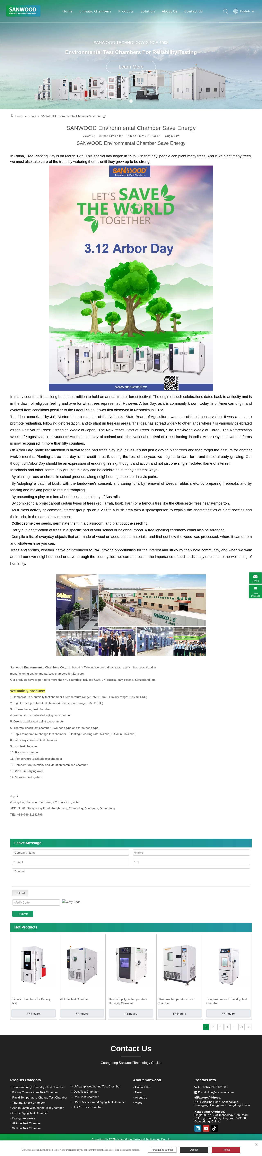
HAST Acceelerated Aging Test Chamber (100, 1102)
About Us (169, 11)
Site (176, 135)
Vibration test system (28, 777)
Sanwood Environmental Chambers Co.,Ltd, (40, 667)
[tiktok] (214, 1128)
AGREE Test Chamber (88, 1107)
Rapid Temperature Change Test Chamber (39, 1097)
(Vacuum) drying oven (29, 771)
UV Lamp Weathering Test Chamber (97, 1086)
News (138, 1092)
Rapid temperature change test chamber (40, 734)
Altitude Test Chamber (74, 999)
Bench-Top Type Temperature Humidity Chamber (128, 1001)
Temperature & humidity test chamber (38, 697)
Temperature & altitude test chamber (38, 758)
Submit (23, 913)
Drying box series (23, 1118)
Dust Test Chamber (86, 1091)
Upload (20, 893)
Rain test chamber (27, 752)
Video (138, 1102)
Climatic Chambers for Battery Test (30, 1001)
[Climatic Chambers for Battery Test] (33, 964)
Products (126, 11)
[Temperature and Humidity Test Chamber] (228, 964)
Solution (148, 11)
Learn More (131, 67)
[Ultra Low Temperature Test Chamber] (180, 964)
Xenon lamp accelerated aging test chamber (42, 715)
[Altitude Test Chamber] (82, 964)
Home (67, 11)
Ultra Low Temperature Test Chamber (175, 1001)
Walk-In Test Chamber (26, 1128)
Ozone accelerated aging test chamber (39, 721)
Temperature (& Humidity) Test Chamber (38, 1087)
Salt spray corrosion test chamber (35, 740)
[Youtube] (206, 1128)
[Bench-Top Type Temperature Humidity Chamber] (131, 964)
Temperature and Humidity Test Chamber (226, 1001)
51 (241, 1027)
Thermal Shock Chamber (28, 1102)
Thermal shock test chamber (32, 727)
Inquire (35, 1013)
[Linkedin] (197, 1128)
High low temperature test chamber (36, 703)
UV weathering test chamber (32, 709)
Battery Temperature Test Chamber (35, 1092)
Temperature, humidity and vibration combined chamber (51, 764)
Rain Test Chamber (86, 1097)
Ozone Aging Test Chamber (30, 1113)
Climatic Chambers (95, 11)
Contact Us (193, 11)
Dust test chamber (25, 746)
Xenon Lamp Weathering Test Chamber (38, 1107)
